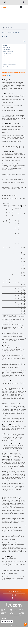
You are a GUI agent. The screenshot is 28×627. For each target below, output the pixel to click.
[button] (5, 2)
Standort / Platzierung (8, 62)
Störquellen (6, 60)
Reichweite (6, 57)
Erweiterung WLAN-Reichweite (10, 64)
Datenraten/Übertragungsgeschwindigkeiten (13, 55)
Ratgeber (9, 75)
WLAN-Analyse (7, 66)
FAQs (8, 32)
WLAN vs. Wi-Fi (7, 49)
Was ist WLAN (7, 47)
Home (3, 32)
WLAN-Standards (7, 53)
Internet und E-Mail (15, 32)
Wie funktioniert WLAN (8, 51)
